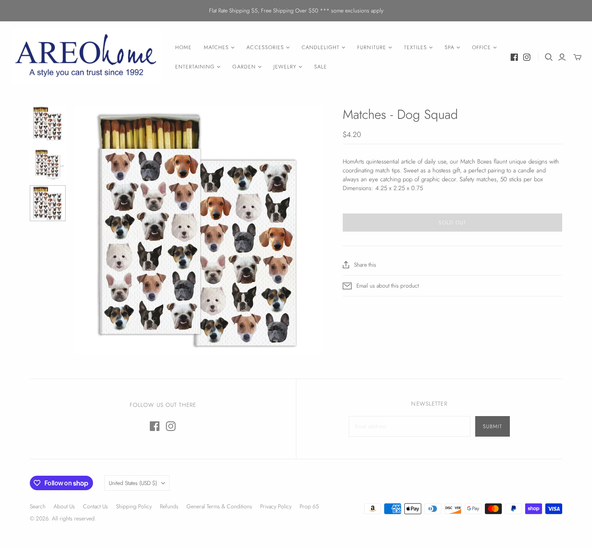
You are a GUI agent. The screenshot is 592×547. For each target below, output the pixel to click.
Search (38, 506)
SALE (320, 66)
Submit (492, 426)
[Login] (562, 57)
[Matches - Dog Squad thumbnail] (48, 123)
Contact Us (95, 506)
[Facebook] (514, 57)
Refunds (169, 506)
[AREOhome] (86, 57)
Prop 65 (309, 506)
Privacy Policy (276, 506)
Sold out (452, 222)
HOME (183, 47)
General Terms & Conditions (219, 506)
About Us (64, 506)
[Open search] (549, 57)
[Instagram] (526, 57)
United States (133, 483)
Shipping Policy (134, 506)
